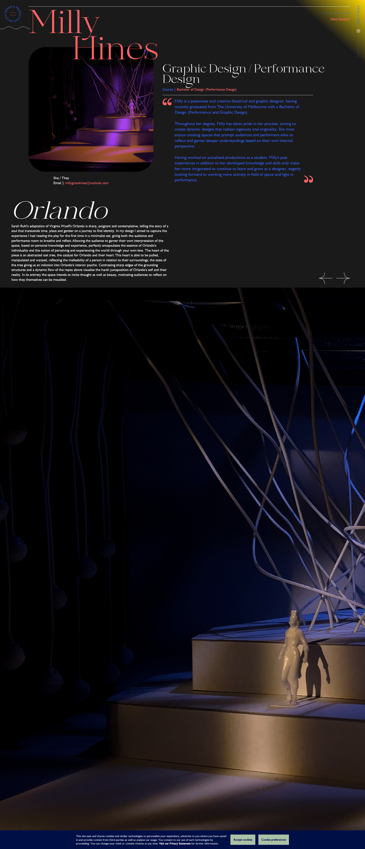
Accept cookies (242, 839)
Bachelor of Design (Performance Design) (207, 89)
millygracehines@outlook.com (87, 183)
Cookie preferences (273, 839)
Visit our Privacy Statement (175, 843)
